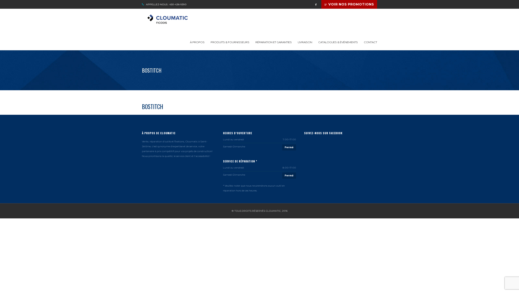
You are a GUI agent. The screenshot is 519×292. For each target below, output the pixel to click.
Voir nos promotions (351, 4)
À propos (197, 42)
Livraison (305, 42)
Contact (370, 42)
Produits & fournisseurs (230, 42)
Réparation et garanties (273, 42)
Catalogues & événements (338, 42)
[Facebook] (316, 3)
